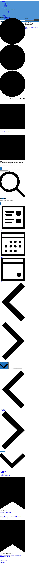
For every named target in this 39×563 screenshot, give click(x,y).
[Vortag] (13, 321)
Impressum (5, 16)
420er (8, 12)
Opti (8, 11)
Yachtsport (7, 13)
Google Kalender (3, 471)
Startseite (3, 1)
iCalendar (2, 472)
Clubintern (5, 6)
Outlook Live (3, 473)
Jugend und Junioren (7, 4)
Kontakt (3, 14)
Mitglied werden (6, 3)
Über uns (5, 2)
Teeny (8, 10)
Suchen (26, 18)
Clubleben (5, 8)
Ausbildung (5, 5)
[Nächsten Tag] (13, 360)
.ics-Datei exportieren (4, 474)
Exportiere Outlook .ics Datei (5, 475)
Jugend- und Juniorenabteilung (10, 9)
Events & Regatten (5, 7)
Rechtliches (3, 15)
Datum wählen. (11, 368)
